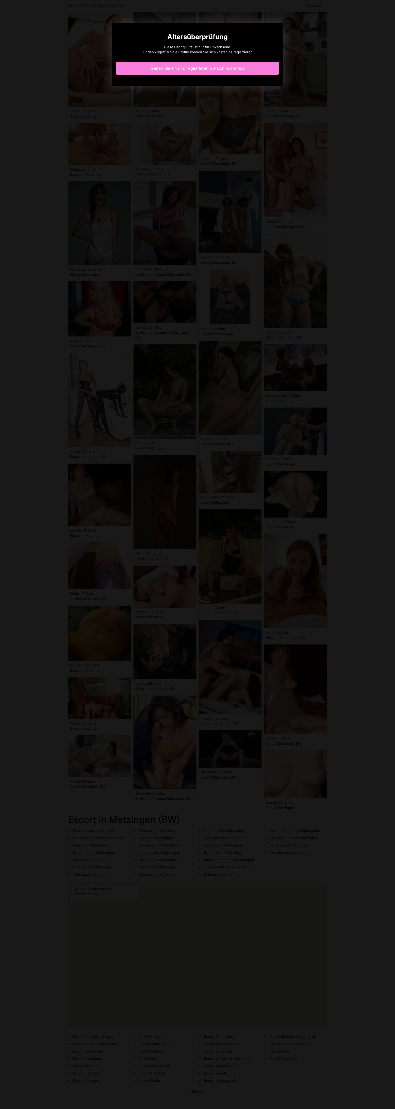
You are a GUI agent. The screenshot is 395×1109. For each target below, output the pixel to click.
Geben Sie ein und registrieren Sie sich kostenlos (197, 68)
